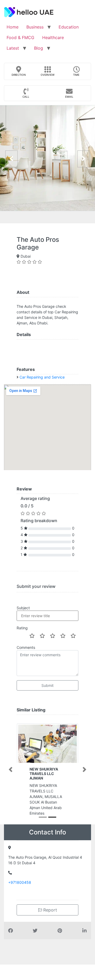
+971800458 (19, 882)
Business (35, 27)
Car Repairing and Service (42, 377)
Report (49, 910)
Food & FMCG (20, 37)
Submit (47, 685)
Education (69, 27)
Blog (38, 48)
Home (12, 27)
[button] (10, 769)
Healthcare (53, 37)
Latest (13, 48)
